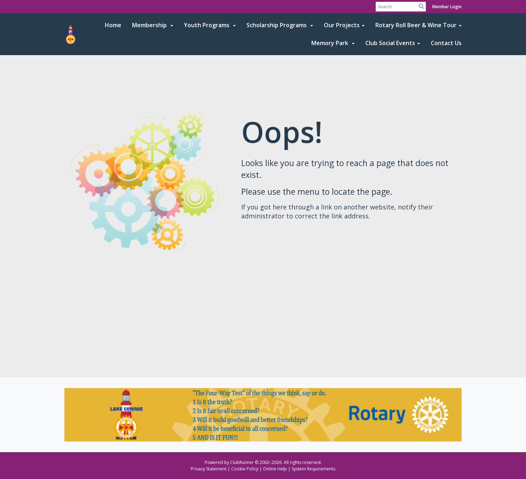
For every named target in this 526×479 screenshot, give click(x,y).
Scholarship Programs (277, 25)
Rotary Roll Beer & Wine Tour (416, 25)
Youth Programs (207, 25)
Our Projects (342, 25)
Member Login (447, 7)
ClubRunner (242, 462)
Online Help (275, 469)
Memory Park (330, 43)
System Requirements (313, 469)
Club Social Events (390, 43)
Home (113, 25)
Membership (150, 25)
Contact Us (446, 43)
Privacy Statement (209, 469)
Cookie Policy (244, 469)
